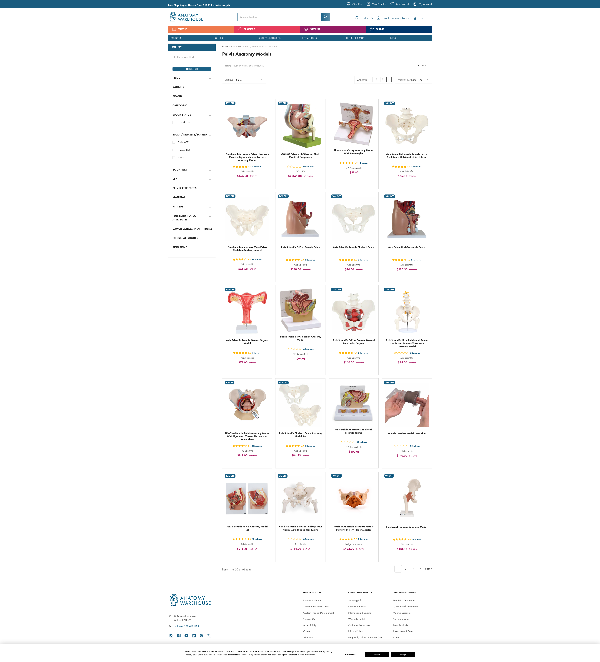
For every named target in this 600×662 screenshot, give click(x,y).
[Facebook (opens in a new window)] (179, 635)
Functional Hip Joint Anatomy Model (406, 526)
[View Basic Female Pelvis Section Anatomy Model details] (300, 310)
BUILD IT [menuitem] (380, 29)
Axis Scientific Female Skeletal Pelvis (353, 247)
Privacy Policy (355, 631)
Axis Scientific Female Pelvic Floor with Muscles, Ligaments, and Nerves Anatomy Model (247, 157)
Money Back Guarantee (405, 606)
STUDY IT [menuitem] (182, 29)
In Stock (184, 122)
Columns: (362, 80)
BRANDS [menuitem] (219, 38)
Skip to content (9, 4)
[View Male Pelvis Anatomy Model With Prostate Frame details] (353, 403)
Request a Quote (312, 600)
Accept (403, 655)
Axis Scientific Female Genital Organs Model (247, 342)
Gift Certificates (401, 618)
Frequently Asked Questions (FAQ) (366, 637)
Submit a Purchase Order (316, 606)
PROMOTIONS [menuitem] (309, 38)
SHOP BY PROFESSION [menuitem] (269, 38)
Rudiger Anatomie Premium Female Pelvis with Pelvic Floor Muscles (354, 528)
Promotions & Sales (403, 631)
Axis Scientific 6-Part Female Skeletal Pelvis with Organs (354, 342)
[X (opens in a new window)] (209, 635)
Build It (182, 157)
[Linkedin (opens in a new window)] (194, 635)
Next (427, 568)
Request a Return (357, 606)
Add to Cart (249, 183)
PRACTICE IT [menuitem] (249, 29)
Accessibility (309, 625)
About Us (308, 637)
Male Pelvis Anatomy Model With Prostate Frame (353, 431)
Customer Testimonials (359, 625)
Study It (183, 142)
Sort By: (229, 80)
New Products (400, 625)
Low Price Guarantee (404, 600)
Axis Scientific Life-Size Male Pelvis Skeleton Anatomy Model (247, 248)
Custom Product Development (318, 612)
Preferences (351, 655)
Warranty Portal (356, 618)
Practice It (184, 149)
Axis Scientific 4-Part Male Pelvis (406, 247)
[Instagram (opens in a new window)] (171, 635)
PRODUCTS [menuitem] (175, 38)
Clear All (423, 65)
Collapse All (192, 69)
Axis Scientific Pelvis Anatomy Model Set (247, 528)
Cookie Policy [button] (247, 655)
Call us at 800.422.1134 (186, 626)
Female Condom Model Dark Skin (407, 433)
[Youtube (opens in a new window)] (186, 635)
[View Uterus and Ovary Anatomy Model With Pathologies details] (353, 124)
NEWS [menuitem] (393, 38)
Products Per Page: (407, 80)
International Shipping (359, 612)
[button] (191, 78)
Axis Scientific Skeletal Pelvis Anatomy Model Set (300, 435)
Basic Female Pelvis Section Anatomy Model (300, 338)
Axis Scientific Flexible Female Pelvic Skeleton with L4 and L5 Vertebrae (406, 155)
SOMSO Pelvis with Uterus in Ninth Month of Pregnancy (300, 155)
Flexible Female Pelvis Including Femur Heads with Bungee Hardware (300, 528)
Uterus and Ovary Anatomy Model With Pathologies (353, 152)
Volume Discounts (402, 612)
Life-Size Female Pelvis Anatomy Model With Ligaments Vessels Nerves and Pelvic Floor (247, 436)
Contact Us (309, 618)
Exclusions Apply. (220, 5)
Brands (396, 637)
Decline (377, 655)
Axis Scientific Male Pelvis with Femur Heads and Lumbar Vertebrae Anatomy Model (407, 343)
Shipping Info (355, 600)
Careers (307, 631)
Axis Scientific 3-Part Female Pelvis (300, 247)
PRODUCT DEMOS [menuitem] (355, 38)
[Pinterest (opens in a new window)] (201, 635)
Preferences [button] (310, 655)
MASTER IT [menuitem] (315, 29)
